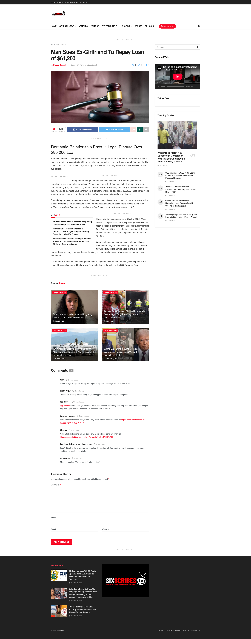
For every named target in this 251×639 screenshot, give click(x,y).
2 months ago (73, 380)
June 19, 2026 (110, 321)
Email (53, 529)
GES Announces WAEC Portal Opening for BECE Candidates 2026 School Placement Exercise (180, 175)
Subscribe (168, 26)
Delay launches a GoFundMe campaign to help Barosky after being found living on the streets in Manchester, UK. (83, 593)
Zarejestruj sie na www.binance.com (76, 444)
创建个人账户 (65, 390)
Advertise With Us (71, 2)
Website (105, 529)
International (61, 44)
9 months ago (84, 416)
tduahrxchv (65, 458)
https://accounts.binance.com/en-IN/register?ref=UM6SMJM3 (86, 436)
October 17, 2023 (77, 65)
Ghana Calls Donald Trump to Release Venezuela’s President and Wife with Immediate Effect (122, 352)
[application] (177, 76)
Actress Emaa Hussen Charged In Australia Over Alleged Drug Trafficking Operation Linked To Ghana (71, 231)
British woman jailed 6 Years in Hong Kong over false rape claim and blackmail (72, 223)
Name (53, 517)
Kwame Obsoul (59, 65)
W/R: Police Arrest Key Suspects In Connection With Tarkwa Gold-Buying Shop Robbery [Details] (171, 157)
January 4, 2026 (111, 359)
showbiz (126, 26)
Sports (138, 26)
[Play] (158, 86)
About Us (60, 2)
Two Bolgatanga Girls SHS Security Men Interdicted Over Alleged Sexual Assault (181, 215)
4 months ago (80, 391)
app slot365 (65, 401)
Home (53, 2)
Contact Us (83, 2)
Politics (94, 26)
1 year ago (75, 430)
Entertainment (109, 26)
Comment (56, 484)
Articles (83, 26)
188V (62, 379)
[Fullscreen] (196, 86)
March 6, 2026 (59, 359)
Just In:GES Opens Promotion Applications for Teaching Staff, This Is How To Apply (180, 189)
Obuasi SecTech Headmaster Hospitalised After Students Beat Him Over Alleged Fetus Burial (180, 203)
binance (63, 430)
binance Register (67, 416)
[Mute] (192, 86)
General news (66, 26)
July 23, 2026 (59, 321)
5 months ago (79, 402)
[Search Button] (197, 47)
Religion (149, 26)
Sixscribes (60, 630)
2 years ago (100, 444)
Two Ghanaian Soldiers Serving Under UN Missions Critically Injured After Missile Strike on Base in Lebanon (72, 241)
